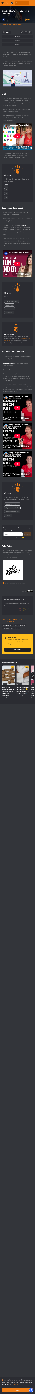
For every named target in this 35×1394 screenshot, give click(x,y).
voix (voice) (9, 312)
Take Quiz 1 (17, 36)
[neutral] (24, 609)
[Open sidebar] (31, 3)
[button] (31, 1390)
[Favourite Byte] (26, 32)
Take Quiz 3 (17, 44)
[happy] (28, 609)
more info (15, 1384)
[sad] (20, 609)
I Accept (17, 1390)
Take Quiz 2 (17, 40)
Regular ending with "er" (12, 508)
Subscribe (27, 534)
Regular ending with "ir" (12, 504)
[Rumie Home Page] (2, 3)
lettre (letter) (9, 305)
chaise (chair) (9, 309)
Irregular (8, 515)
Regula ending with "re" (12, 511)
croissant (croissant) (11, 301)
